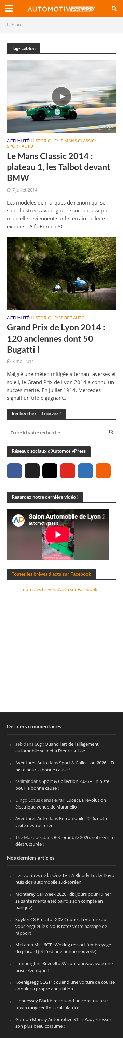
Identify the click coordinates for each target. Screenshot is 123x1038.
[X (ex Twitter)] (32, 470)
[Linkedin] (85, 470)
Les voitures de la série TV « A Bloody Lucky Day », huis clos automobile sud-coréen (65, 878)
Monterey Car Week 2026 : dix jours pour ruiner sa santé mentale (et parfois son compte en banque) (63, 901)
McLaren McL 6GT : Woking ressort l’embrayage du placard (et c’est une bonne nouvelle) (63, 948)
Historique (44, 141)
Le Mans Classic (76, 141)
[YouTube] (67, 470)
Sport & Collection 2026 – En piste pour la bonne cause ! (65, 766)
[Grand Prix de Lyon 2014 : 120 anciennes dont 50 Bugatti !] (61, 273)
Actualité (18, 141)
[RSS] (103, 470)
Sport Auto (20, 146)
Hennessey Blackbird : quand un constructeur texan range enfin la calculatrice (61, 1004)
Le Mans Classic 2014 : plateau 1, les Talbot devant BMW (58, 166)
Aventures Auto (31, 763)
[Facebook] (14, 470)
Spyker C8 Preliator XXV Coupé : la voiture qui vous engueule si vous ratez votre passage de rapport (61, 926)
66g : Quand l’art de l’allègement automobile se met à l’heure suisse (57, 747)
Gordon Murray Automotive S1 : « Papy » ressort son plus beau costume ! (64, 1022)
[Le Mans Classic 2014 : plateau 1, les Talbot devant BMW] (61, 95)
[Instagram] (49, 470)
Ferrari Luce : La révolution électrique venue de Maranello (60, 803)
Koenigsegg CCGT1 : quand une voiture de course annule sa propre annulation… (65, 985)
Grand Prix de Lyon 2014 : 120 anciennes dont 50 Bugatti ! (56, 338)
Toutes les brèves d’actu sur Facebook (51, 574)
